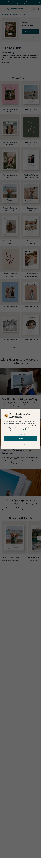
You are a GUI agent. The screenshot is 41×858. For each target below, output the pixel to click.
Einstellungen (20, 434)
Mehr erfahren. (28, 430)
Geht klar (20, 438)
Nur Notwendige (20, 444)
